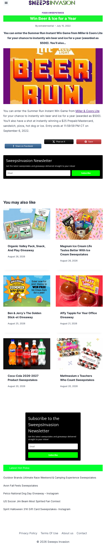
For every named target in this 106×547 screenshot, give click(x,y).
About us (67, 533)
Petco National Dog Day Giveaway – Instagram (31, 493)
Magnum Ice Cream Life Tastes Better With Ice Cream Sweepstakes (76, 250)
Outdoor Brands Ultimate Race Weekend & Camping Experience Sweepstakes (49, 477)
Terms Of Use (49, 533)
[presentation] (26, 224)
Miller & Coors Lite (87, 111)
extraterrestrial (46, 25)
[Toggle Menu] (6, 3)
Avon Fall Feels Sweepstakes (20, 485)
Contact (82, 533)
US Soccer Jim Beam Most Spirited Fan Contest (31, 501)
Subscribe (86, 173)
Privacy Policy (28, 533)
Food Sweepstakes (53, 13)
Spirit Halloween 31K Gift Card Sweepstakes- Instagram (36, 509)
